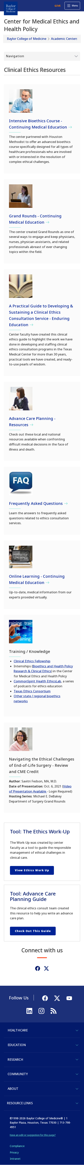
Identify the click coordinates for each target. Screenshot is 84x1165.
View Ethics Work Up (32, 870)
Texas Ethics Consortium (32, 691)
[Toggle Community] (77, 1074)
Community (18, 1074)
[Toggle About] (77, 1089)
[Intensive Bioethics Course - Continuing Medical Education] (20, 101)
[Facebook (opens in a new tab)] (37, 968)
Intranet (15, 1159)
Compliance (17, 1146)
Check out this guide (33, 931)
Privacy (14, 1152)
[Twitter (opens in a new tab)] (46, 968)
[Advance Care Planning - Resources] (20, 398)
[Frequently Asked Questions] (20, 483)
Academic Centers (64, 39)
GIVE (58, 5)
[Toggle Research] (77, 1059)
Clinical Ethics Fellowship (32, 661)
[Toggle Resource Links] (77, 1103)
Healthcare (18, 1030)
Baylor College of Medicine (26, 39)
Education (17, 1045)
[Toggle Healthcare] (77, 1030)
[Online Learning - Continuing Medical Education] (20, 557)
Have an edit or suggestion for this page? (33, 1135)
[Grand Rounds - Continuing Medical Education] (20, 196)
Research (15, 1059)
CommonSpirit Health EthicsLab (37, 681)
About (13, 1088)
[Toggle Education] (77, 1045)
